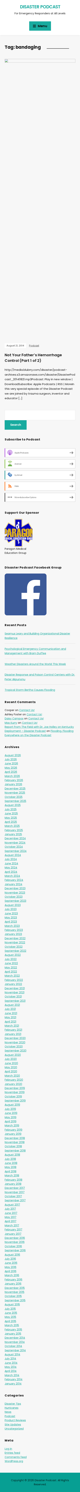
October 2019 (13, 1096)
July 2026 (11, 759)
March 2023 (12, 926)
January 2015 (13, 1334)
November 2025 (15, 793)
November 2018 (15, 1142)
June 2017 (11, 1213)
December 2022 (15, 938)
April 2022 (11, 971)
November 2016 (15, 1242)
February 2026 (14, 780)
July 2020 (11, 1059)
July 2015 (10, 1309)
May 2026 (11, 768)
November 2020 (15, 1042)
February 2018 (13, 1180)
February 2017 (13, 1229)
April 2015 (10, 1321)
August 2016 (12, 1255)
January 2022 (13, 984)
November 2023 (15, 892)
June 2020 (11, 1063)
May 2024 (11, 867)
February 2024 (14, 880)
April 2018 (10, 1171)
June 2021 (11, 1013)
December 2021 (15, 988)
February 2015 (13, 1329)
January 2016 (13, 1284)
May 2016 (10, 1267)
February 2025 (14, 830)
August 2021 (12, 1005)
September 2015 (15, 1300)
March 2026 (12, 776)
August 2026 (13, 755)
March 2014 (12, 1375)
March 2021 (12, 1026)
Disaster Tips (13, 1404)
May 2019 (10, 1117)
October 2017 (13, 1196)
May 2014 (11, 1367)
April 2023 (11, 921)
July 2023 (11, 909)
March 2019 (12, 1125)
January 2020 (13, 1084)
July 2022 (11, 959)
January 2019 (13, 1134)
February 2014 (14, 1379)
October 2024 (14, 847)
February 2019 (13, 1130)
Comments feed (16, 1457)
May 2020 (11, 1067)
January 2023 (13, 934)
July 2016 (10, 1259)
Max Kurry (11, 723)
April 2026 (11, 772)
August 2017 (12, 1205)
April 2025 (11, 822)
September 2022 (15, 951)
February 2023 (14, 930)
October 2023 (14, 897)
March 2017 (12, 1225)
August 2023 (13, 905)
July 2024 (11, 859)
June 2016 (11, 1263)
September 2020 (15, 1050)
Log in (8, 1449)
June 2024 (11, 863)
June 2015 (11, 1313)
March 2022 (12, 976)
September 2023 (15, 901)
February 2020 (14, 1080)
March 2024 (12, 876)
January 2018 (13, 1184)
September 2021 (15, 1001)
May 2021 (10, 1017)
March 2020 (12, 1076)
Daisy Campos (14, 718)
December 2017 (15, 1188)
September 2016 (15, 1250)
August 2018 (12, 1155)
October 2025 (14, 797)
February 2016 (13, 1279)
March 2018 (12, 1175)
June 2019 (11, 1113)
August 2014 (12, 1354)
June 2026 (11, 763)
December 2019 (15, 1088)
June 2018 (11, 1163)
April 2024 (11, 872)
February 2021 (13, 1030)
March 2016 (12, 1275)
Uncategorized (14, 1428)
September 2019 (15, 1100)
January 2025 (13, 834)
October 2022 (14, 947)
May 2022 (11, 967)
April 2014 (11, 1371)
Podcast (34, 345)
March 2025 (12, 826)
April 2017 (10, 1221)
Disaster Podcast (40, 7)
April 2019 (10, 1121)
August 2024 (13, 855)
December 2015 (15, 1288)
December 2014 (15, 1338)
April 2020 (11, 1071)
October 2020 (14, 1046)
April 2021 (10, 1021)
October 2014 (13, 1346)
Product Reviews (15, 1420)
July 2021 (10, 1009)
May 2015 (10, 1317)
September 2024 (16, 851)
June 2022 (11, 963)
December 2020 (15, 1038)
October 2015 (13, 1296)
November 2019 (15, 1092)
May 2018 (10, 1167)
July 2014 (10, 1358)
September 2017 (15, 1200)
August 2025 (13, 805)
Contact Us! (27, 710)
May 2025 (11, 818)
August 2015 (12, 1304)
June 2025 (11, 813)
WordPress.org (14, 1461)
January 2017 (13, 1234)
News (8, 1412)
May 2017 (10, 1217)
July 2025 (11, 809)
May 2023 (11, 917)
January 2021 (13, 1034)
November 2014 (15, 1342)
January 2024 (13, 884)
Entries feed (12, 1453)
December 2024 (15, 838)
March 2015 (12, 1325)
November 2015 (14, 1292)
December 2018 (15, 1138)
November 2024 (15, 843)
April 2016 (10, 1271)
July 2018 (10, 1159)
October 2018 (13, 1146)
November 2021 (14, 992)
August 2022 (13, 955)
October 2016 (13, 1246)
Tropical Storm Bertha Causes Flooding (30, 690)
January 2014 (13, 1384)
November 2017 (15, 1192)
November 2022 (15, 942)
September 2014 (15, 1350)
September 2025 (15, 801)
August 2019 (12, 1105)
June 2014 (11, 1363)
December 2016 (15, 1238)
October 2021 (13, 996)
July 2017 (10, 1209)
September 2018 (15, 1150)
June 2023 (11, 913)
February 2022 (14, 980)
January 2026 (13, 784)
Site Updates (13, 1424)
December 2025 (15, 788)
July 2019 (10, 1109)
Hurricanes (11, 1408)
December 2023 (15, 888)
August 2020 (13, 1055)
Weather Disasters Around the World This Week (35, 664)
